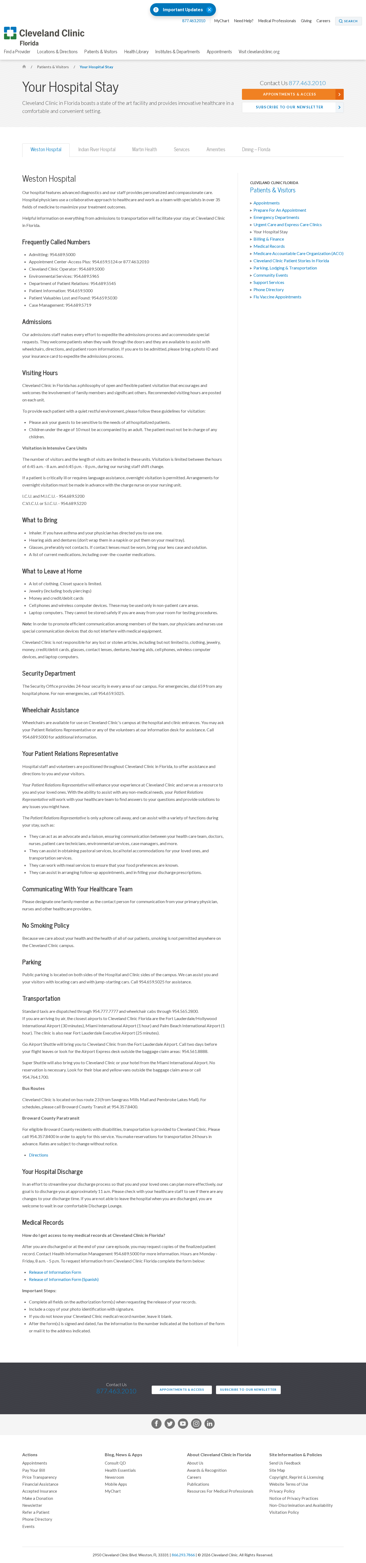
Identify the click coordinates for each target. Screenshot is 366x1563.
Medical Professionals (277, 20)
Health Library (136, 52)
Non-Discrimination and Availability (301, 1505)
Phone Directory (268, 289)
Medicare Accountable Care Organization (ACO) (298, 253)
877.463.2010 (194, 20)
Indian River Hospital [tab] (97, 149)
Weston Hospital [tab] (46, 149)
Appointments (219, 52)
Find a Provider (17, 52)
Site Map (277, 1470)
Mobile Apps (116, 1484)
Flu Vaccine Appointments (277, 296)
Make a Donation (37, 1498)
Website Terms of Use (288, 1484)
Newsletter (32, 1505)
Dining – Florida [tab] (256, 149)
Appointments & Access (289, 94)
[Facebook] (156, 1425)
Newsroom (114, 1477)
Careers (323, 20)
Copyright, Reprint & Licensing (296, 1477)
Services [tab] (182, 149)
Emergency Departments (276, 217)
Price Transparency (39, 1477)
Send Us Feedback (285, 1463)
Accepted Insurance (39, 1491)
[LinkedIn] (209, 1425)
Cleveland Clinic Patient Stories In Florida (291, 260)
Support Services (268, 282)
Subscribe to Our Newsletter (290, 107)
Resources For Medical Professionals (220, 1491)
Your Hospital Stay (96, 66)
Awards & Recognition (207, 1470)
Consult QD (115, 1463)
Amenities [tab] (216, 149)
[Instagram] (196, 1425)
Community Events (270, 275)
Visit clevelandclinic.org (259, 52)
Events (28, 1526)
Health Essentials (120, 1470)
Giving (306, 20)
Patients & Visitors (100, 52)
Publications (198, 1484)
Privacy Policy (282, 1491)
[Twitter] (170, 1425)
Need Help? (243, 20)
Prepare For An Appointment (279, 210)
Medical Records (269, 246)
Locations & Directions (57, 52)
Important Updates (183, 10)
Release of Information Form (55, 1272)
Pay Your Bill (33, 1470)
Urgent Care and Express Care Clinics (287, 224)
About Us (195, 1463)
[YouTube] (183, 1425)
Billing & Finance (268, 239)
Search (351, 21)
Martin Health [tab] (144, 149)
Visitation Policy (284, 1512)
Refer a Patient (36, 1512)
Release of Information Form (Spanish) (64, 1279)
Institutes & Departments (177, 52)
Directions (38, 1155)
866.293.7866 (183, 1555)
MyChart (221, 20)
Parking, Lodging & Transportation (285, 268)
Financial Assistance (40, 1484)
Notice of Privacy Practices (293, 1498)
